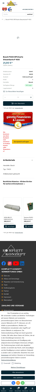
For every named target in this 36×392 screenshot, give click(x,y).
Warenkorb (25, 389)
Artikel (11, 391)
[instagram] (10, 263)
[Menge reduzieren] (5, 97)
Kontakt (5, 294)
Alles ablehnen (18, 378)
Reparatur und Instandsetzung (13, 282)
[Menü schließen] (3, 3)
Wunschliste (18, 389)
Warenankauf (7, 300)
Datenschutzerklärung (8, 360)
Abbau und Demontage (10, 279)
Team (4, 285)
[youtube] (16, 263)
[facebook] (4, 263)
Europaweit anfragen (22, 141)
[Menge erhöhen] (31, 97)
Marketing (17, 363)
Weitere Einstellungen (18, 367)
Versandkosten (19, 108)
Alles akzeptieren (18, 372)
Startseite (3, 391)
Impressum (5, 355)
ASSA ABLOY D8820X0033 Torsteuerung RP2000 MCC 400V (11, 218)
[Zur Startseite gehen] (13, 3)
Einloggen (32, 391)
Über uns (6, 276)
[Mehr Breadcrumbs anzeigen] (2, 19)
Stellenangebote (8, 288)
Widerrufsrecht (8, 310)
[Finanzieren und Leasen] (4, 9)
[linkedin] (22, 263)
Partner (5, 291)
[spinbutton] (18, 97)
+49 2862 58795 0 (27, 9)
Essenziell (7, 363)
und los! (29, 14)
